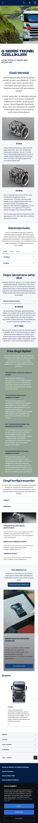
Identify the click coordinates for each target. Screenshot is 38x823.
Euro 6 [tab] (5, 251)
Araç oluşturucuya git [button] (19, 666)
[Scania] (35, 2)
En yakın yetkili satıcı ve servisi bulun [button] (19, 584)
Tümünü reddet (19, 812)
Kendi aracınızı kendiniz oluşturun (17, 640)
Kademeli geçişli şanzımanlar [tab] (11, 301)
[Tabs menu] (34, 251)
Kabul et (19, 806)
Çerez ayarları (19, 818)
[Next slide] (33, 699)
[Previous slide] (4, 699)
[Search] (24, 3)
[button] (19, 734)
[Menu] (2, 2)
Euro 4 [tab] (18, 251)
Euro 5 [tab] (12, 251)
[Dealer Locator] (29, 3)
